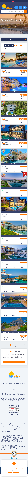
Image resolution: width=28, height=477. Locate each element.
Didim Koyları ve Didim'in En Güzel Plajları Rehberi (13, 400)
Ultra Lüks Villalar (4, 440)
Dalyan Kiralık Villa (4, 449)
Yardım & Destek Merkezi (10, 424)
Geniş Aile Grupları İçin (14, 440)
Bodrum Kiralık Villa (5, 448)
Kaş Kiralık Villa (22, 446)
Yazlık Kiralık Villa (4, 435)
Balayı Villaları (21, 437)
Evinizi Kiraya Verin (5, 426)
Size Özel (8, 1)
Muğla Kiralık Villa (13, 445)
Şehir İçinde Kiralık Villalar (6, 439)
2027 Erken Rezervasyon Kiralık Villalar (9, 437)
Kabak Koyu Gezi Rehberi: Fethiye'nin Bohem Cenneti (13, 399)
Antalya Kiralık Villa (5, 445)
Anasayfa (3, 26)
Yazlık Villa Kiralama (5, 423)
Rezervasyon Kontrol (5, 425)
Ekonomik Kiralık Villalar (17, 441)
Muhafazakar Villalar (5, 438)
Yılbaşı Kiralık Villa (4, 434)
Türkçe (15, 1)
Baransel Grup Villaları (15, 426)
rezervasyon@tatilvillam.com (14, 385)
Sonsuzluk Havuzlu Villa (6, 436)
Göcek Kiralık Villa (13, 447)
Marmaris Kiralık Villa (14, 448)
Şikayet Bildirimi (4, 428)
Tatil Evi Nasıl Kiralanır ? (15, 425)
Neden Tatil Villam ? (21, 423)
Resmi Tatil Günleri (16, 428)
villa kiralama (18, 380)
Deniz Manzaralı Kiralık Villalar (17, 438)
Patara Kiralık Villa (4, 447)
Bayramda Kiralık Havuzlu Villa (15, 435)
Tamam (14, 472)
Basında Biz (3, 427)
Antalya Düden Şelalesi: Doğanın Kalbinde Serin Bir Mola (13, 398)
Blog (10, 428)
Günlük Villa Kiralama (13, 434)
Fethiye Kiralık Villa (13, 446)
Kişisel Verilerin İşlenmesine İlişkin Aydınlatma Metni (13, 429)
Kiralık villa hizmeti (6, 379)
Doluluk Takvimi (23, 70)
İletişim (2, 424)
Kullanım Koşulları (17, 469)
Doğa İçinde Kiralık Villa (6, 441)
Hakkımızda (12, 423)
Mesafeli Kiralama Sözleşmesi (13, 427)
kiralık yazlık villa (12, 351)
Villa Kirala (14, 361)
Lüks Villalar (15, 439)
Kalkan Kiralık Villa (4, 446)
